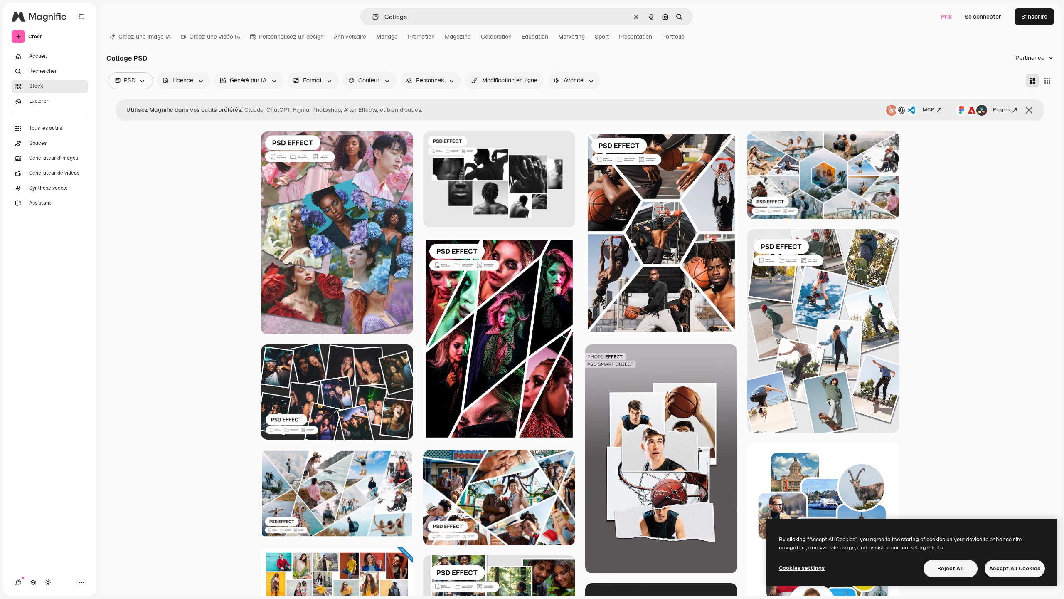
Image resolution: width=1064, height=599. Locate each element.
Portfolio (673, 36)
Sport (602, 36)
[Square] (1047, 80)
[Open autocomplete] (372, 17)
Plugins (1001, 109)
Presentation (635, 36)
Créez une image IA (144, 36)
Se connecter (983, 16)
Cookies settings (802, 568)
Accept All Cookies (1014, 568)
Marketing (571, 36)
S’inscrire (1034, 16)
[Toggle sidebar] (81, 16)
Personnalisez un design (291, 36)
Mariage (387, 36)
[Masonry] (1032, 80)
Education (535, 36)
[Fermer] (1029, 110)
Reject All (950, 568)
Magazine (458, 36)
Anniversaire (350, 36)
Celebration (496, 36)
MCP (928, 109)
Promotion (421, 36)
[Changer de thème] (48, 582)
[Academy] (33, 582)
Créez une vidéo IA (215, 36)
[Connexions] (18, 582)
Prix (946, 16)
